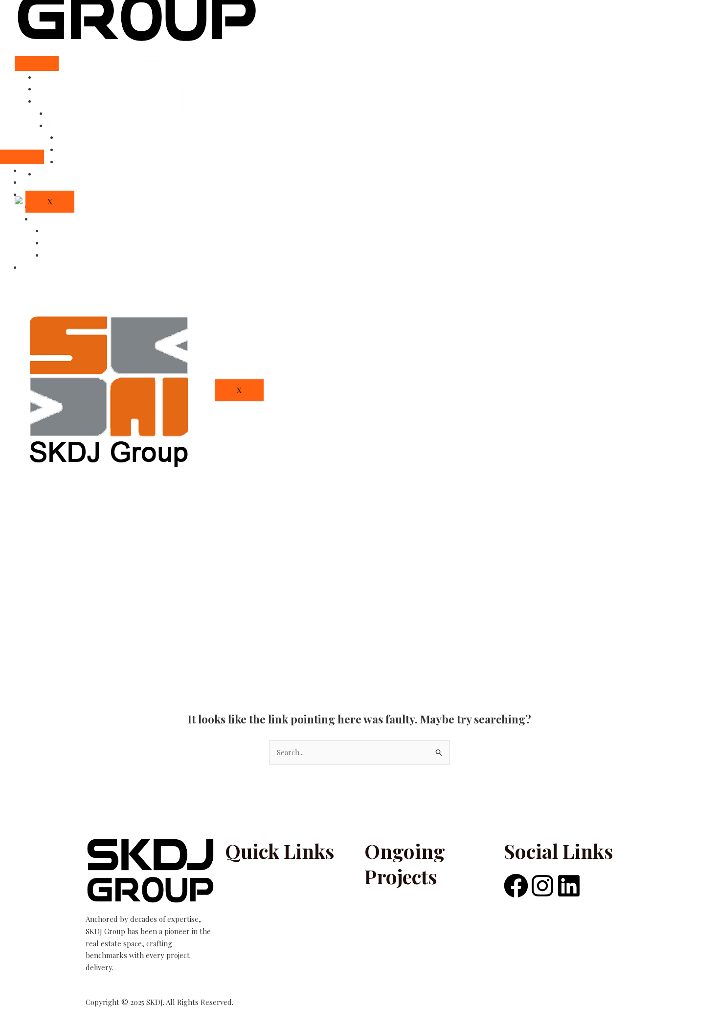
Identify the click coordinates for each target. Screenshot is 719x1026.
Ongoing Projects (76, 125)
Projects (50, 101)
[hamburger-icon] (37, 63)
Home (46, 77)
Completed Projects (81, 113)
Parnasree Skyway (74, 230)
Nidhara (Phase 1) (72, 255)
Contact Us (40, 267)
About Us (52, 88)
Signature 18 (64, 242)
